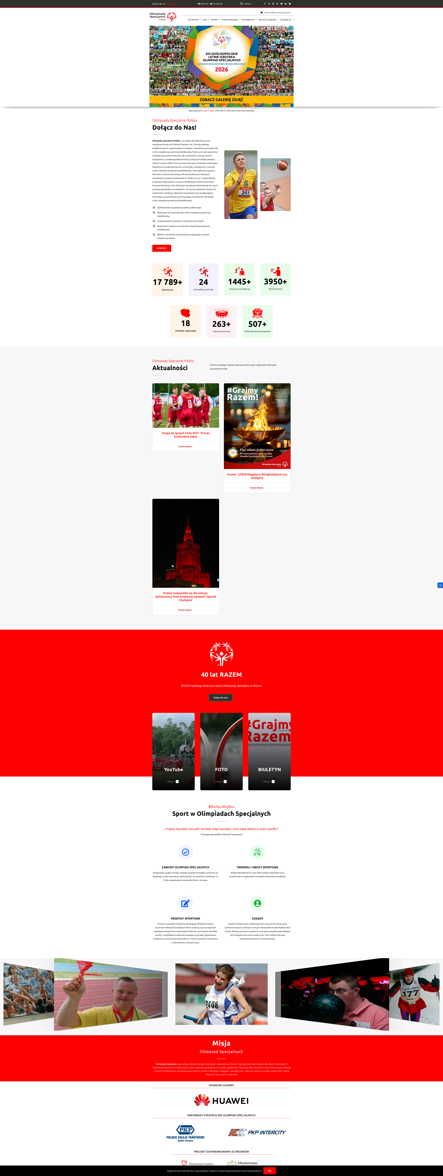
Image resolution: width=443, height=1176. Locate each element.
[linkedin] (286, 4)
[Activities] (221, 751)
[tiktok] (277, 4)
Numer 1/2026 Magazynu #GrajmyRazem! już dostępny (257, 476)
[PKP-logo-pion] (185, 1125)
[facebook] (265, 4)
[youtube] (281, 4)
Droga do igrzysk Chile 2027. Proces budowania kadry (186, 434)
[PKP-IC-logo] (257, 1127)
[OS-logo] (163, 13)
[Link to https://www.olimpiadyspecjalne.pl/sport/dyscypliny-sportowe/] (185, 903)
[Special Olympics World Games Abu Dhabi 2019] (108, 965)
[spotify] (290, 4)
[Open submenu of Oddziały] (251, 3)
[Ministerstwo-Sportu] (245, 1161)
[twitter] (269, 4)
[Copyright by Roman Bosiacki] (335, 965)
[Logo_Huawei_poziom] (221, 1092)
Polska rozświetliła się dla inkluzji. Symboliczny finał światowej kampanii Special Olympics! (185, 596)
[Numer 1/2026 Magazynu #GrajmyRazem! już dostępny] (257, 385)
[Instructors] (269, 751)
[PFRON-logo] (197, 1161)
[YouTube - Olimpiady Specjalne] (173, 751)
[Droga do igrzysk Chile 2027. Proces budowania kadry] (185, 385)
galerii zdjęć (208, 110)
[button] (221, 3)
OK (269, 1170)
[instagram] (273, 4)
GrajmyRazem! (172, 3)
